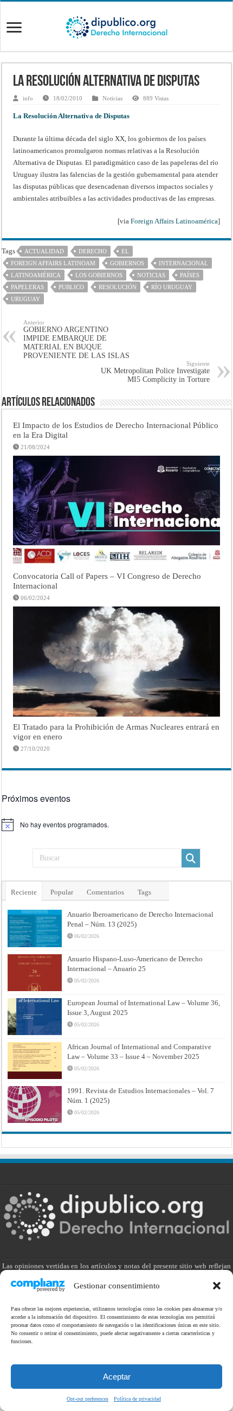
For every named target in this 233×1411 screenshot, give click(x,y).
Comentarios (105, 892)
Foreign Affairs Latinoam (53, 263)
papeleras (27, 287)
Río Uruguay (171, 287)
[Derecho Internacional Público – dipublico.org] (116, 25)
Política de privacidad (137, 1399)
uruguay (25, 299)
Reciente (24, 892)
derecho (93, 251)
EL (125, 251)
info (28, 98)
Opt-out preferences (87, 1399)
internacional (183, 263)
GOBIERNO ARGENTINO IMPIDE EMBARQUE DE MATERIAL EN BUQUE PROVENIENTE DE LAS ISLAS (76, 339)
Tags (144, 892)
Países (189, 275)
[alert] (116, 824)
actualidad (44, 251)
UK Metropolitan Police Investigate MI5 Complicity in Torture (155, 372)
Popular (61, 892)
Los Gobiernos (98, 275)
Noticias (112, 98)
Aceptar (117, 1376)
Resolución (118, 287)
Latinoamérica (36, 275)
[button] (216, 1285)
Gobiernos (127, 263)
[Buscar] (191, 858)
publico (71, 287)
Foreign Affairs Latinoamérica (174, 221)
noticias (151, 275)
